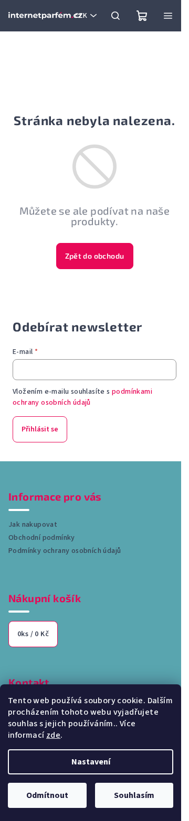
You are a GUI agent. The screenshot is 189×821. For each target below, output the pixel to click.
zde (53, 735)
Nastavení (90, 762)
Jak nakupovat (32, 524)
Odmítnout (47, 795)
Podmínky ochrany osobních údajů (64, 551)
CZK (81, 15)
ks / (33, 634)
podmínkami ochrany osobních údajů (82, 396)
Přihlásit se (40, 429)
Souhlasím (134, 795)
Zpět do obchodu (94, 255)
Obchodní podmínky (41, 537)
